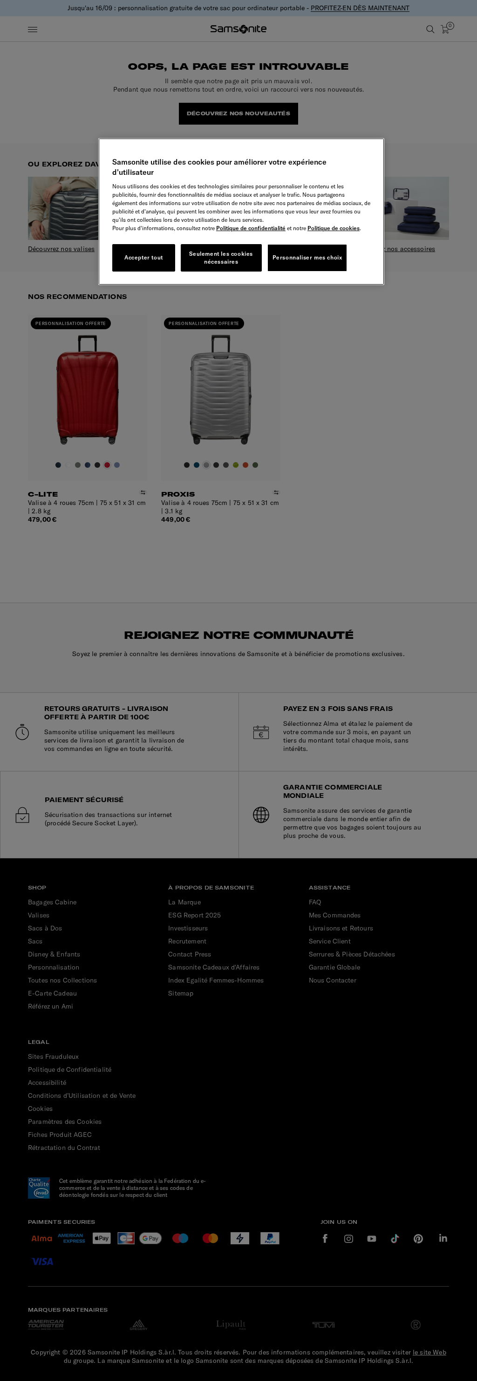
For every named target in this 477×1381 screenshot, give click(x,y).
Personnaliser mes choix (307, 257)
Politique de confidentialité (251, 228)
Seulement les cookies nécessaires (221, 257)
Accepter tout (143, 257)
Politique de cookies (333, 228)
